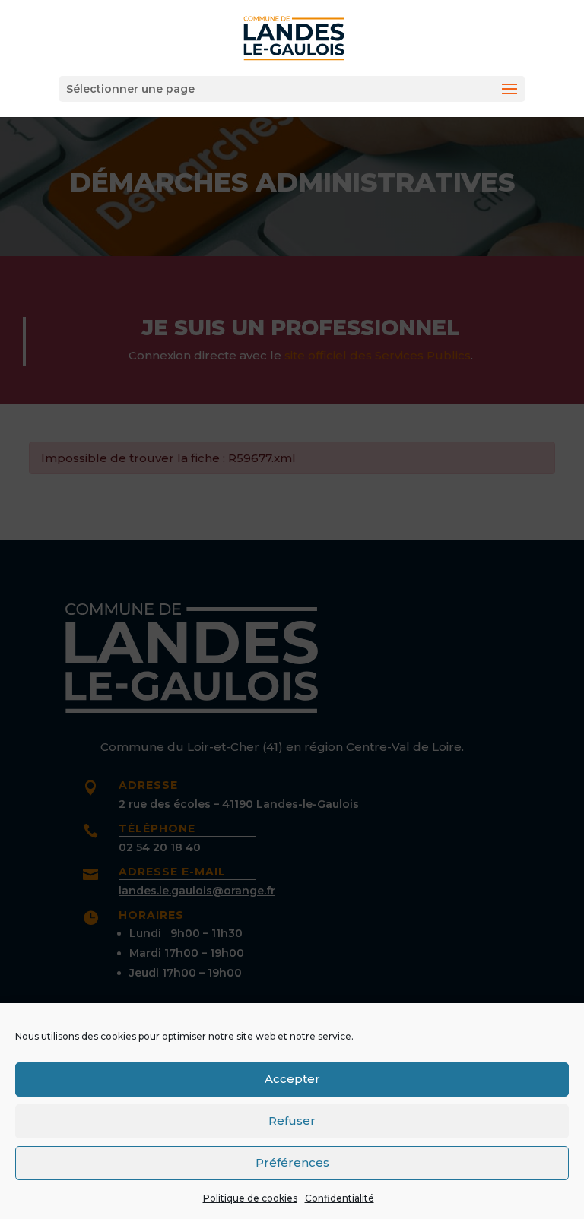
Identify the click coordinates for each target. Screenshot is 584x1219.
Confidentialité (339, 1198)
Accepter (292, 1079)
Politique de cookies (250, 1198)
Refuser (292, 1120)
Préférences (292, 1162)
